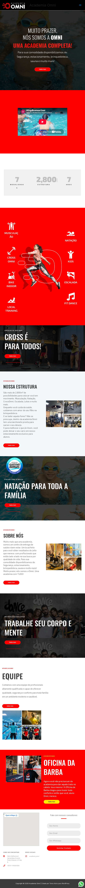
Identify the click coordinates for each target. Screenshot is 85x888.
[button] (43, 69)
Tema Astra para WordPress (59, 883)
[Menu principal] (80, 5)
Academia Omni (42, 5)
